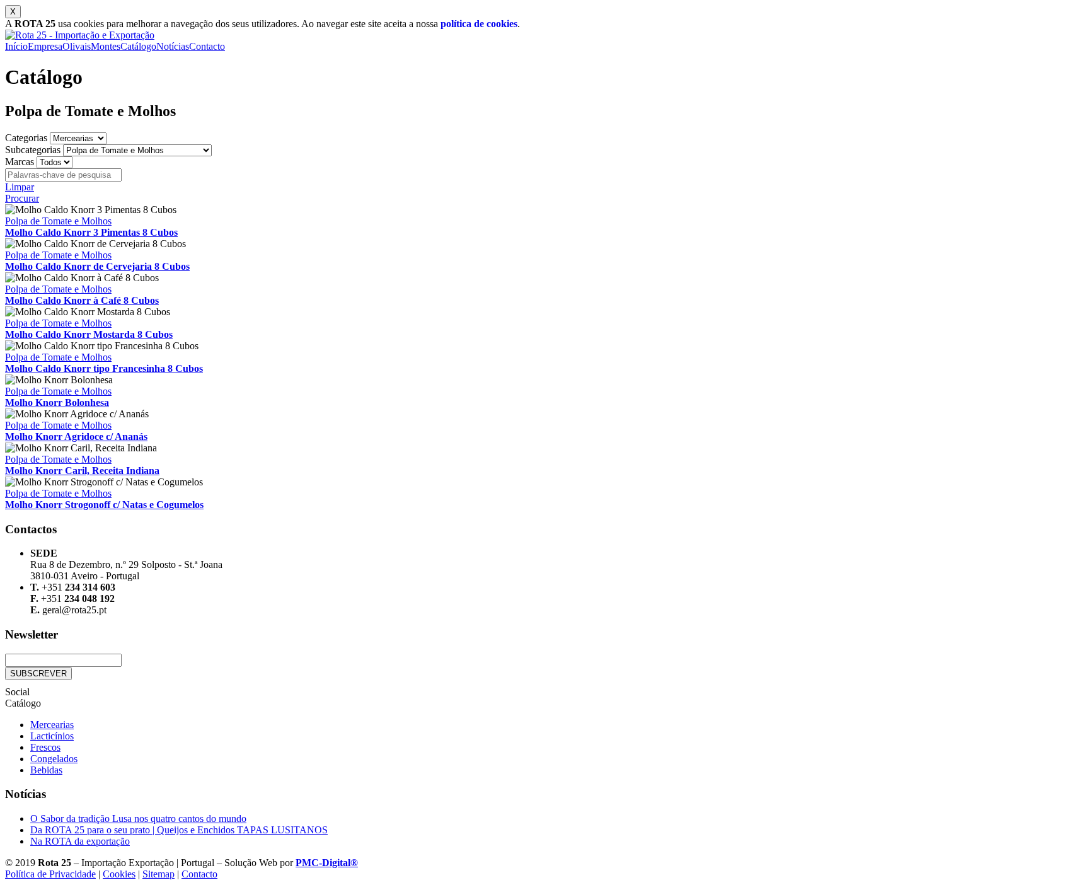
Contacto (207, 46)
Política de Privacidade (50, 874)
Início (16, 46)
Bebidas (46, 770)
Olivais (76, 46)
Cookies (119, 874)
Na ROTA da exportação (80, 841)
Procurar (22, 198)
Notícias (172, 46)
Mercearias (52, 724)
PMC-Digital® (327, 862)
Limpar (19, 187)
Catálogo (138, 46)
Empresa (45, 46)
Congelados (54, 758)
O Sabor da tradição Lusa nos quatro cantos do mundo (138, 818)
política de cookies (479, 23)
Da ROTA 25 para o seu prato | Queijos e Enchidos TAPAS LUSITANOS (179, 829)
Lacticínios (52, 736)
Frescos (45, 747)
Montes (105, 46)
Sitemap (158, 874)
